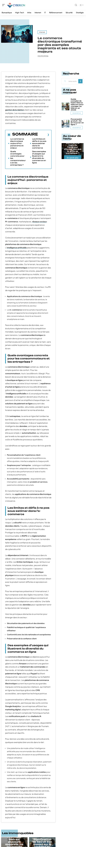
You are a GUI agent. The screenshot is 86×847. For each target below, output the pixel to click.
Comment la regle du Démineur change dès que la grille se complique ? (72, 148)
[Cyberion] (16, 5)
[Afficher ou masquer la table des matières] (43, 134)
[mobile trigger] (4, 5)
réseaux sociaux (39, 221)
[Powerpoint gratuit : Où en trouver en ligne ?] (65, 124)
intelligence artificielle (17, 247)
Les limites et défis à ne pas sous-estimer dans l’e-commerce (39, 143)
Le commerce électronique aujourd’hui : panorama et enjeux (17, 143)
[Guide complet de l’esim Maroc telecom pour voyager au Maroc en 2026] (65, 106)
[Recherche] (75, 5)
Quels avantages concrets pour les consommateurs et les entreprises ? (18, 158)
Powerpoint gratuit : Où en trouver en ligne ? (77, 121)
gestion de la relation (14, 110)
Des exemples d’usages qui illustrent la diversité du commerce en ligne (39, 157)
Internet (42, 32)
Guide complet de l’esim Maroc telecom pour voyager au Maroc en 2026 (77, 104)
